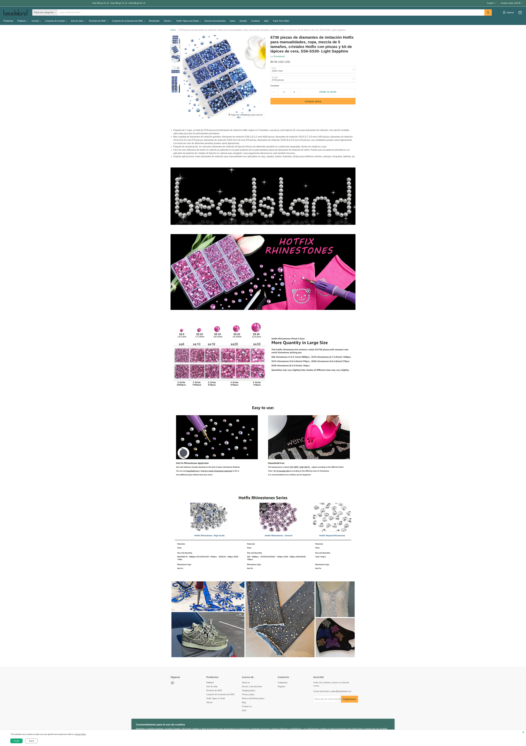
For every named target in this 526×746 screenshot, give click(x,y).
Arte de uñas (77, 21)
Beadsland (279, 56)
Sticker (209, 702)
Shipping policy (248, 690)
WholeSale (154, 21)
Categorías (283, 682)
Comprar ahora (313, 101)
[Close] (523, 732)
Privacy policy (248, 694)
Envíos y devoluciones (252, 686)
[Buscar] (488, 12)
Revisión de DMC (98, 21)
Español (490, 3)
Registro (281, 686)
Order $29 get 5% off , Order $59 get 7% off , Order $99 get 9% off (74, 3)
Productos (8, 21)
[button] (175, 39)
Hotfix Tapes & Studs (215, 698)
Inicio (173, 30)
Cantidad (274, 86)
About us (246, 682)
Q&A (266, 21)
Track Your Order (281, 21)
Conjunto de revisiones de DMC (128, 21)
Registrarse (349, 699)
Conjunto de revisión (55, 21)
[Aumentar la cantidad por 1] (294, 92)
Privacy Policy (80, 734)
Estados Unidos (510, 3)
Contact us (247, 706)
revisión (36, 21)
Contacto (255, 21)
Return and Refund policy (253, 698)
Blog (244, 702)
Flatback (21, 21)
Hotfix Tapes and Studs (187, 21)
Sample (243, 21)
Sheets (167, 21)
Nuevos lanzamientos (215, 21)
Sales (232, 21)
